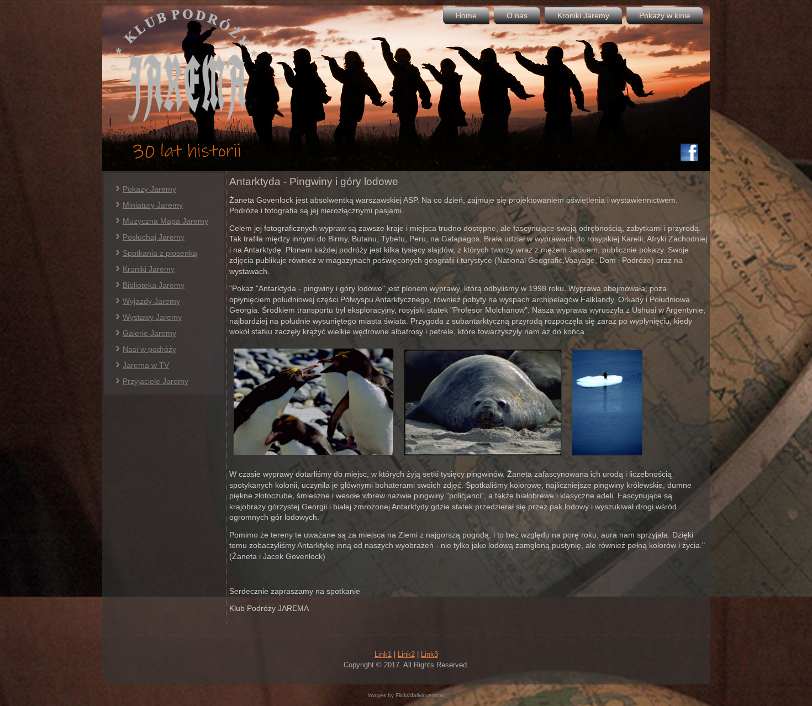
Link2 (406, 654)
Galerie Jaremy (149, 333)
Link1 (383, 654)
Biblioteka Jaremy (153, 285)
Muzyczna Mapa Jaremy (165, 221)
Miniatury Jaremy (153, 205)
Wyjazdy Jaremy (151, 301)
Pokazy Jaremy (149, 189)
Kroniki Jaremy (583, 15)
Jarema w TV (146, 365)
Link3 (429, 654)
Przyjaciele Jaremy (155, 381)
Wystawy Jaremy (152, 317)
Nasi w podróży (149, 349)
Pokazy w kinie (664, 15)
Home (466, 15)
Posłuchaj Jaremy (153, 237)
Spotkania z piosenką (160, 253)
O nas (517, 15)
